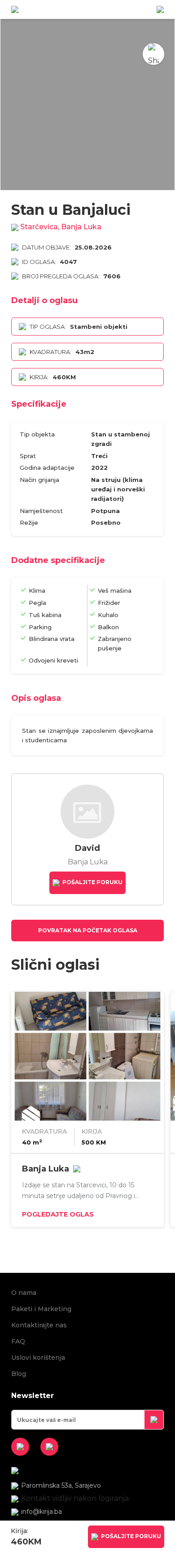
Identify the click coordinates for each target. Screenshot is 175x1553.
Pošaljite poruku (91, 882)
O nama (23, 1293)
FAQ (18, 1341)
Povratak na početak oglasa (87, 930)
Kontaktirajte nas (39, 1325)
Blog (18, 1374)
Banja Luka (45, 1169)
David (87, 848)
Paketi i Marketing (41, 1309)
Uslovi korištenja (38, 1357)
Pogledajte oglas (58, 1214)
